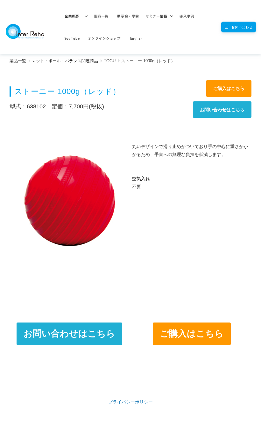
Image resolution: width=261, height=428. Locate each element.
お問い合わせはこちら (222, 109)
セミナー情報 (156, 15)
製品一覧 (101, 15)
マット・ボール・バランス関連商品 (65, 60)
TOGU (110, 60)
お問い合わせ (241, 27)
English (136, 38)
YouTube (72, 38)
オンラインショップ (104, 38)
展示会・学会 (128, 15)
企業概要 (72, 15)
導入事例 (187, 15)
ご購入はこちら (228, 88)
